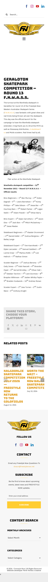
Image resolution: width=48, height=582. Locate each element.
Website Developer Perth (17, 570)
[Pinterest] (35, 325)
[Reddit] (17, 325)
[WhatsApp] (26, 325)
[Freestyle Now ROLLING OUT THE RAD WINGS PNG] (24, 22)
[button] (5, 380)
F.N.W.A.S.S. (9, 112)
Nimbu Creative (34, 570)
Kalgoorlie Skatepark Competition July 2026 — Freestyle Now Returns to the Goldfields (14, 386)
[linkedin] (42, 6)
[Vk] (39, 325)
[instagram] (32, 6)
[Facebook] (8, 325)
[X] (13, 325)
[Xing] (8, 329)
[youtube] (37, 6)
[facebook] (26, 6)
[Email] (26, 329)
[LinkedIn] (22, 325)
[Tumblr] (30, 325)
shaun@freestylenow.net (24, 466)
